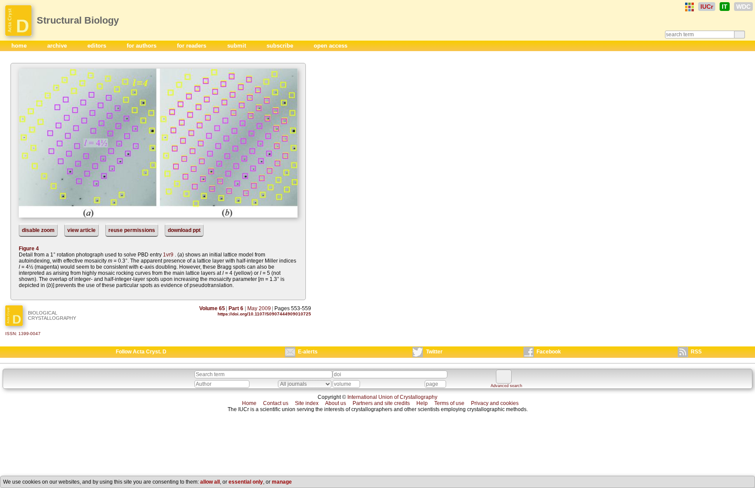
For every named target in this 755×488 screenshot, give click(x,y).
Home (249, 403)
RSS (696, 352)
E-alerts (308, 352)
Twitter (434, 352)
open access (330, 45)
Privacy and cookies (495, 403)
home (19, 45)
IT (724, 6)
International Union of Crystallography (392, 397)
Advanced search (506, 386)
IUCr (706, 6)
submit (237, 45)
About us (335, 403)
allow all (210, 482)
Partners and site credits (381, 403)
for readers (192, 45)
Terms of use (449, 403)
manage (282, 482)
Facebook (549, 352)
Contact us (275, 403)
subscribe (281, 45)
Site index (307, 403)
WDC (743, 6)
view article (81, 230)
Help (422, 403)
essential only (246, 482)
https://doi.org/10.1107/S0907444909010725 (264, 313)
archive (58, 45)
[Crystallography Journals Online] (689, 7)
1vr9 (168, 255)
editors (97, 45)
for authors (142, 45)
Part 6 (236, 308)
